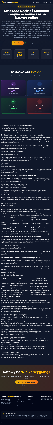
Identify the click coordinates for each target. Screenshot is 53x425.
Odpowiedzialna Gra (32, 401)
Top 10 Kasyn (17, 399)
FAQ (50, 2)
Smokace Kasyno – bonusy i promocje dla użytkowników (16, 130)
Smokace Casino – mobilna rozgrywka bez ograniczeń (15, 132)
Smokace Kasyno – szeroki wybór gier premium (13, 127)
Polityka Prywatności (32, 403)
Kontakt (29, 399)
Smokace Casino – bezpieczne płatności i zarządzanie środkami (18, 128)
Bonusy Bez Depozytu (19, 401)
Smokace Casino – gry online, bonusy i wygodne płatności (16, 125)
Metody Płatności (18, 405)
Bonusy (38, 2)
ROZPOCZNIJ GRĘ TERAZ (26, 382)
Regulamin (30, 405)
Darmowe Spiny (18, 403)
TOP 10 (32, 2)
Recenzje (44, 2)
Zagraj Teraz (18, 43)
